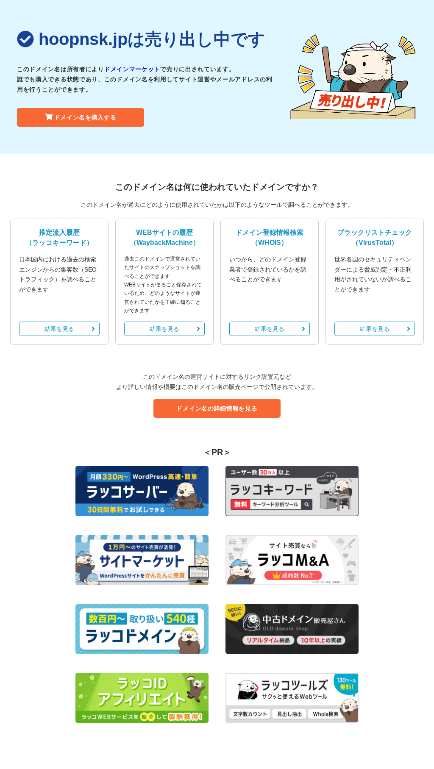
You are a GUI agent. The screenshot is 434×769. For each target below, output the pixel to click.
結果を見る (59, 328)
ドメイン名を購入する (85, 117)
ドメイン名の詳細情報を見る (216, 408)
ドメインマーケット (132, 69)
